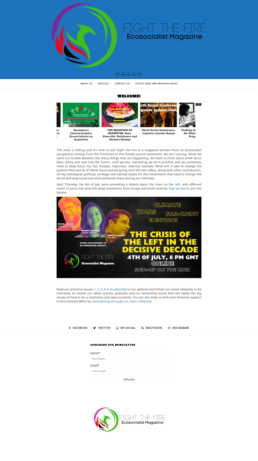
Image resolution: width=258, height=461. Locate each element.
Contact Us (122, 83)
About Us (86, 83)
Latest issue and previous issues (157, 83)
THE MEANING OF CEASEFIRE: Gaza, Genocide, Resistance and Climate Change (113, 135)
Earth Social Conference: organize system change (152, 132)
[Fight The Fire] (129, 35)
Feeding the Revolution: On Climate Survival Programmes (191, 133)
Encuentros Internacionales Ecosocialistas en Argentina (74, 135)
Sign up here (177, 188)
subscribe (120, 289)
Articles (103, 83)
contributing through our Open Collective (122, 301)
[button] (200, 104)
